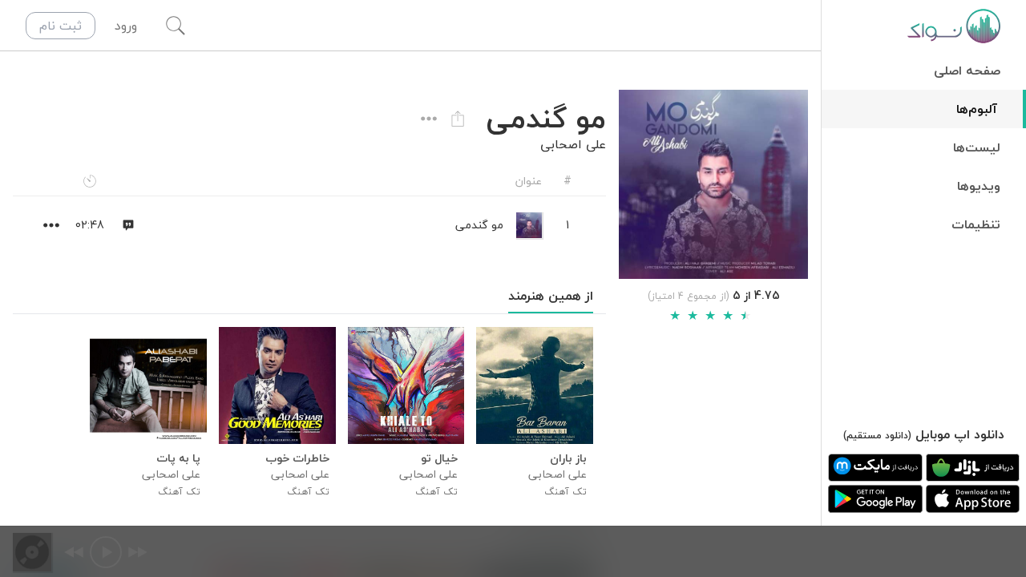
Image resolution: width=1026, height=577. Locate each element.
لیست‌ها (976, 147)
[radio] (675, 315)
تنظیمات (975, 224)
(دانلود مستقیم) (877, 435)
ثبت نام (60, 25)
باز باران (568, 458)
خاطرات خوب (297, 458)
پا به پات (178, 458)
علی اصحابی (573, 144)
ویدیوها (978, 186)
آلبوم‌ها (976, 109)
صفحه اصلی (967, 70)
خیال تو (439, 458)
